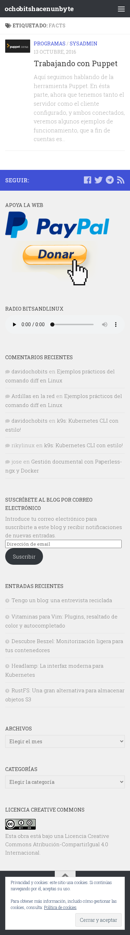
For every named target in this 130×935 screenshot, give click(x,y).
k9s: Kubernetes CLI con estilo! (83, 445)
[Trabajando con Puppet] (17, 46)
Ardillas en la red (33, 395)
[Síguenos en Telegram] (109, 180)
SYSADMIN (83, 43)
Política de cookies (60, 907)
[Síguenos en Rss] (120, 180)
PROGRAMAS (50, 43)
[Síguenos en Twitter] (98, 180)
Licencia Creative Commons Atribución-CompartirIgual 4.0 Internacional (57, 844)
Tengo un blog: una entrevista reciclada (61, 600)
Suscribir (24, 556)
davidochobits (29, 371)
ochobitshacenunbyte (39, 8)
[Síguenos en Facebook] (87, 180)
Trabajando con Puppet (76, 63)
